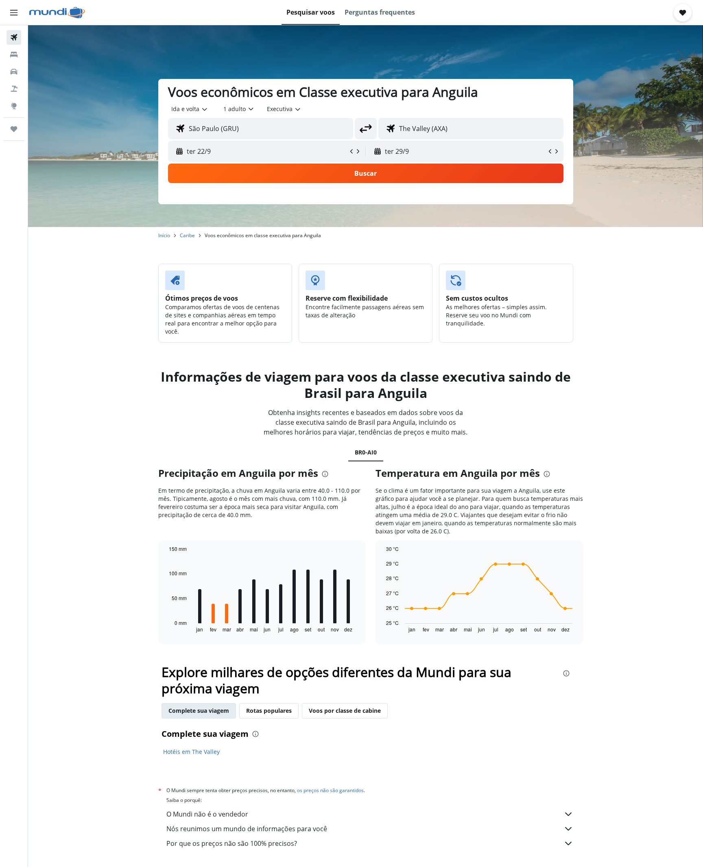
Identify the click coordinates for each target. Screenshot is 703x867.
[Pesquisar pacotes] (13, 89)
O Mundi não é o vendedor (207, 814)
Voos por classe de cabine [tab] (345, 710)
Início (164, 235)
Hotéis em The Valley (191, 752)
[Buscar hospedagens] (13, 54)
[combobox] (190, 109)
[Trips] (13, 129)
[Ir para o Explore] (13, 106)
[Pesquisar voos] (13, 37)
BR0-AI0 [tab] (366, 452)
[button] (14, 13)
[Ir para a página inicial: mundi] (57, 12)
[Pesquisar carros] (13, 71)
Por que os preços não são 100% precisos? (231, 843)
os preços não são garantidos (330, 790)
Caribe (187, 235)
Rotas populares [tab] (269, 710)
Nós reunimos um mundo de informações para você (246, 828)
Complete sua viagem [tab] (198, 710)
